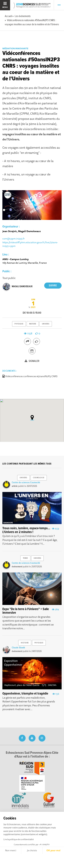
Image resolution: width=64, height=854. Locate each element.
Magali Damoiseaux (22, 286)
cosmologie (38, 478)
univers (45, 324)
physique (19, 324)
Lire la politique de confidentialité (18, 839)
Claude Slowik (18, 647)
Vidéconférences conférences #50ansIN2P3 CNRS (31, 376)
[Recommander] (36, 341)
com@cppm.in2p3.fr (13, 238)
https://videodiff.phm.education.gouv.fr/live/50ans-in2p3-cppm (30, 244)
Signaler (33, 361)
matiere (32, 324)
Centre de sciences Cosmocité (26, 482)
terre (25, 558)
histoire (25, 643)
